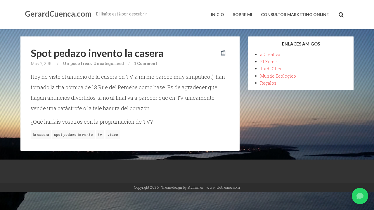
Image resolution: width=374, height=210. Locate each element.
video (112, 134)
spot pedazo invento (73, 134)
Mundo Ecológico (278, 76)
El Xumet (269, 61)
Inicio (217, 14)
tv (100, 134)
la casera (40, 134)
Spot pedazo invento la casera (97, 53)
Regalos (268, 83)
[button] (360, 196)
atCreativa (270, 54)
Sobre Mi (242, 14)
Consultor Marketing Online (295, 14)
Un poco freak (77, 63)
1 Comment (145, 63)
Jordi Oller (271, 68)
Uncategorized (108, 63)
